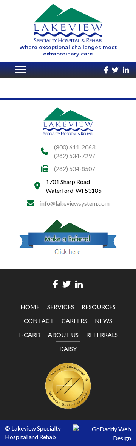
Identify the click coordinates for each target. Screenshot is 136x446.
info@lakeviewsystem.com (75, 203)
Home (30, 306)
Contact (39, 320)
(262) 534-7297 (74, 155)
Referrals (102, 334)
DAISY (68, 348)
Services (60, 306)
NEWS (103, 320)
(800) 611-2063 (74, 147)
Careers (74, 320)
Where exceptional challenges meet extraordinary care (68, 50)
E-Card (29, 334)
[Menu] (20, 69)
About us (63, 334)
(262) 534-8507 (74, 168)
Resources (99, 306)
